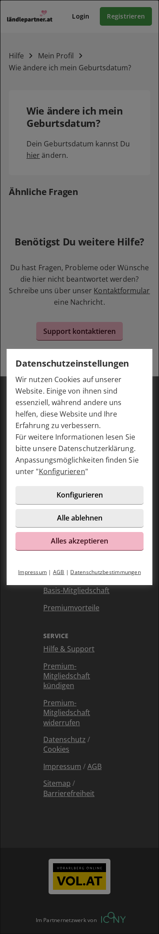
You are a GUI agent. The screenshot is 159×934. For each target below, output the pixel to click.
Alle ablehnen (79, 518)
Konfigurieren (62, 471)
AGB (58, 572)
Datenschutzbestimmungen (105, 572)
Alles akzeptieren (79, 541)
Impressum (32, 572)
